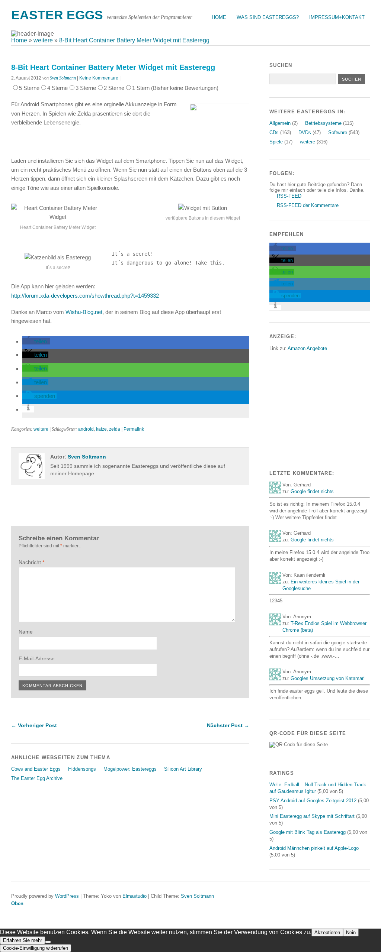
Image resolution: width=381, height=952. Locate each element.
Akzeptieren (327, 932)
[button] (36, 341)
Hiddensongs (82, 769)
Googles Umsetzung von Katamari (328, 678)
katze (101, 429)
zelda (114, 429)
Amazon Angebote (307, 348)
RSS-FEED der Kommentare (308, 205)
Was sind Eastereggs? (268, 17)
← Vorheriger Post (34, 725)
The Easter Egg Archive (37, 778)
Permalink (134, 429)
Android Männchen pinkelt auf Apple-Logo (314, 848)
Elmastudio (134, 896)
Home (219, 17)
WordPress (67, 896)
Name (26, 632)
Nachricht (31, 562)
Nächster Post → (228, 725)
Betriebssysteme (323, 123)
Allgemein (280, 123)
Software (337, 132)
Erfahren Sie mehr (22, 940)
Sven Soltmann (63, 78)
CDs (274, 132)
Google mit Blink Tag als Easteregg (307, 832)
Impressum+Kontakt (337, 17)
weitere (40, 429)
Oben (17, 903)
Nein (351, 932)
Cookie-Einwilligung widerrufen (35, 948)
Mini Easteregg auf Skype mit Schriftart (312, 816)
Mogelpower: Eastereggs (130, 769)
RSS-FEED (289, 196)
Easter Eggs (57, 15)
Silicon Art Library (183, 769)
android (86, 429)
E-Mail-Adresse (37, 658)
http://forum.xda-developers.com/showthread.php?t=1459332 (85, 295)
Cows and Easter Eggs (36, 769)
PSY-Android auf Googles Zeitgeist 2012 (312, 800)
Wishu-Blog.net (83, 312)
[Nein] (48, 942)
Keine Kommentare (98, 78)
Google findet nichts (312, 491)
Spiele (276, 142)
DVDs (304, 132)
